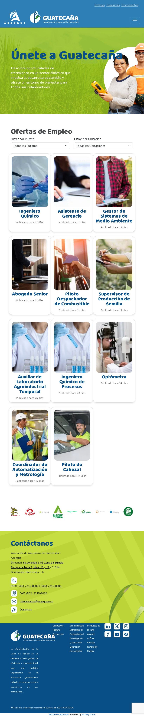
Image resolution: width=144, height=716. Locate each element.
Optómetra (114, 377)
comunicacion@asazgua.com (36, 601)
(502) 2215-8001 (51, 586)
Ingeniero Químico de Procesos (72, 382)
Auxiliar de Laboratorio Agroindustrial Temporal (30, 384)
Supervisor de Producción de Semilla (114, 299)
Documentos (129, 5)
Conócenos (58, 625)
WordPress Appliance (58, 714)
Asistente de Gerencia (72, 213)
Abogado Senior (30, 294)
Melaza (90, 651)
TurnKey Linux (88, 714)
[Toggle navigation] (135, 20)
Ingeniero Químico (29, 213)
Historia (56, 629)
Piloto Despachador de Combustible (72, 299)
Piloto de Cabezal (72, 467)
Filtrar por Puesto (22, 139)
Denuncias (113, 5)
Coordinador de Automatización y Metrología (29, 470)
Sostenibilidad (77, 625)
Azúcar (90, 638)
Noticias (99, 5)
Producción (58, 634)
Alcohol (90, 634)
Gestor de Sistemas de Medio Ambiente (114, 216)
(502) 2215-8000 (28, 586)
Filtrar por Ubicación (87, 139)
